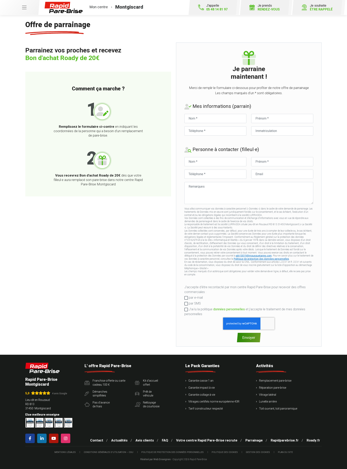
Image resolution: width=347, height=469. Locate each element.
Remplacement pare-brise (275, 380)
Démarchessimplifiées (100, 393)
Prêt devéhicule (148, 393)
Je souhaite (321, 7)
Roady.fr (313, 440)
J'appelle (217, 7)
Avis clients (145, 440)
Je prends (269, 7)
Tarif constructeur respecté (205, 408)
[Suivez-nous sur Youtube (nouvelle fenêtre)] (54, 438)
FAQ (165, 440)
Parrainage (254, 440)
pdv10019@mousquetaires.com (254, 255)
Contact (96, 440)
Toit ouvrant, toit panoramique (278, 408)
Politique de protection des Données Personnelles (172, 452)
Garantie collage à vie (201, 394)
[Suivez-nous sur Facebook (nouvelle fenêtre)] (30, 438)
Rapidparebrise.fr (285, 440)
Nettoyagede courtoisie (151, 404)
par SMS (194, 303)
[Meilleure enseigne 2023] (68, 423)
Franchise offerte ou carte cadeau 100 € (109, 382)
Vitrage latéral (267, 394)
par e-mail (195, 297)
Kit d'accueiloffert (150, 382)
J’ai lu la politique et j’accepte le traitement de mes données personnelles (244, 311)
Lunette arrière (268, 401)
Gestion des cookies (258, 452)
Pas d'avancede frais (101, 404)
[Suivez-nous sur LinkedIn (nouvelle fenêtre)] (42, 438)
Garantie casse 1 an (200, 380)
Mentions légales (65, 452)
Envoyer (248, 337)
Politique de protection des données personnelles (261, 258)
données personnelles (229, 309)
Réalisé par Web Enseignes (155, 459)
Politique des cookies (225, 452)
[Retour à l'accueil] (42, 368)
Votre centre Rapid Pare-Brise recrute (206, 440)
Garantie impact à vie (201, 387)
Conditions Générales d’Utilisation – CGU (108, 452)
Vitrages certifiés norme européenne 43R (213, 401)
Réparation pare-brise (272, 387)
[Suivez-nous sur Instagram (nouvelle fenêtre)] (66, 438)
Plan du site (285, 452)
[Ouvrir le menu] (19, 7)
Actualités (119, 440)
